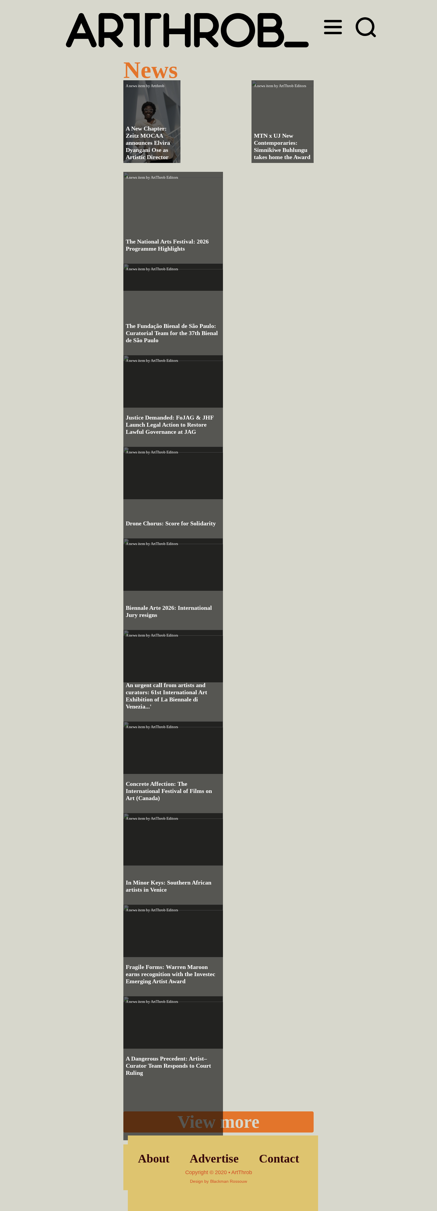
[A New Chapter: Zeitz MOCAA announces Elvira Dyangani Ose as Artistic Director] (151, 121)
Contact (279, 1158)
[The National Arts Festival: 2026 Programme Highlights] (173, 231)
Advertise (214, 1158)
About (153, 1158)
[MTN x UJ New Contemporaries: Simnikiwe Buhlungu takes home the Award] (282, 121)
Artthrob (157, 86)
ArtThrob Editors (292, 86)
